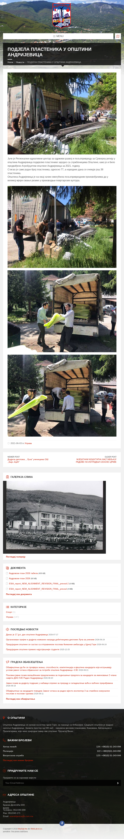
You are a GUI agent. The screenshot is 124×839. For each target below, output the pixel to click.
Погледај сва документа (19, 594)
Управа (28, 443)
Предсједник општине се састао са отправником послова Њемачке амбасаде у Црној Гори (51, 644)
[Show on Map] (118, 36)
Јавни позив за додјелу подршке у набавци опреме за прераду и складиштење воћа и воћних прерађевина (59, 683)
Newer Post (14, 457)
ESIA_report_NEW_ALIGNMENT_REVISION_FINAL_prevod (38, 589)
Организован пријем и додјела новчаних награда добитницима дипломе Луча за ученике (50, 639)
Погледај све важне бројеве (18, 760)
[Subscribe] (118, 783)
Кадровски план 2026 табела (23, 573)
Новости (20, 62)
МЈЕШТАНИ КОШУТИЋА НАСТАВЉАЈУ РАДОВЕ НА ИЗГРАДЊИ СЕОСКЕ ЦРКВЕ (96, 460)
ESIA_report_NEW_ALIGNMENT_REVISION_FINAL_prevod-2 (39, 583)
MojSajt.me (22, 829)
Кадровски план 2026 (19, 578)
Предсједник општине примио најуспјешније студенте (32, 649)
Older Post (110, 457)
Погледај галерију (15, 556)
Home (10, 62)
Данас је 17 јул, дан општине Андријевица (27, 634)
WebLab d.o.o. (37, 829)
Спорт (9, 612)
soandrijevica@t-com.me (21, 816)
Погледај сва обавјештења (20, 699)
